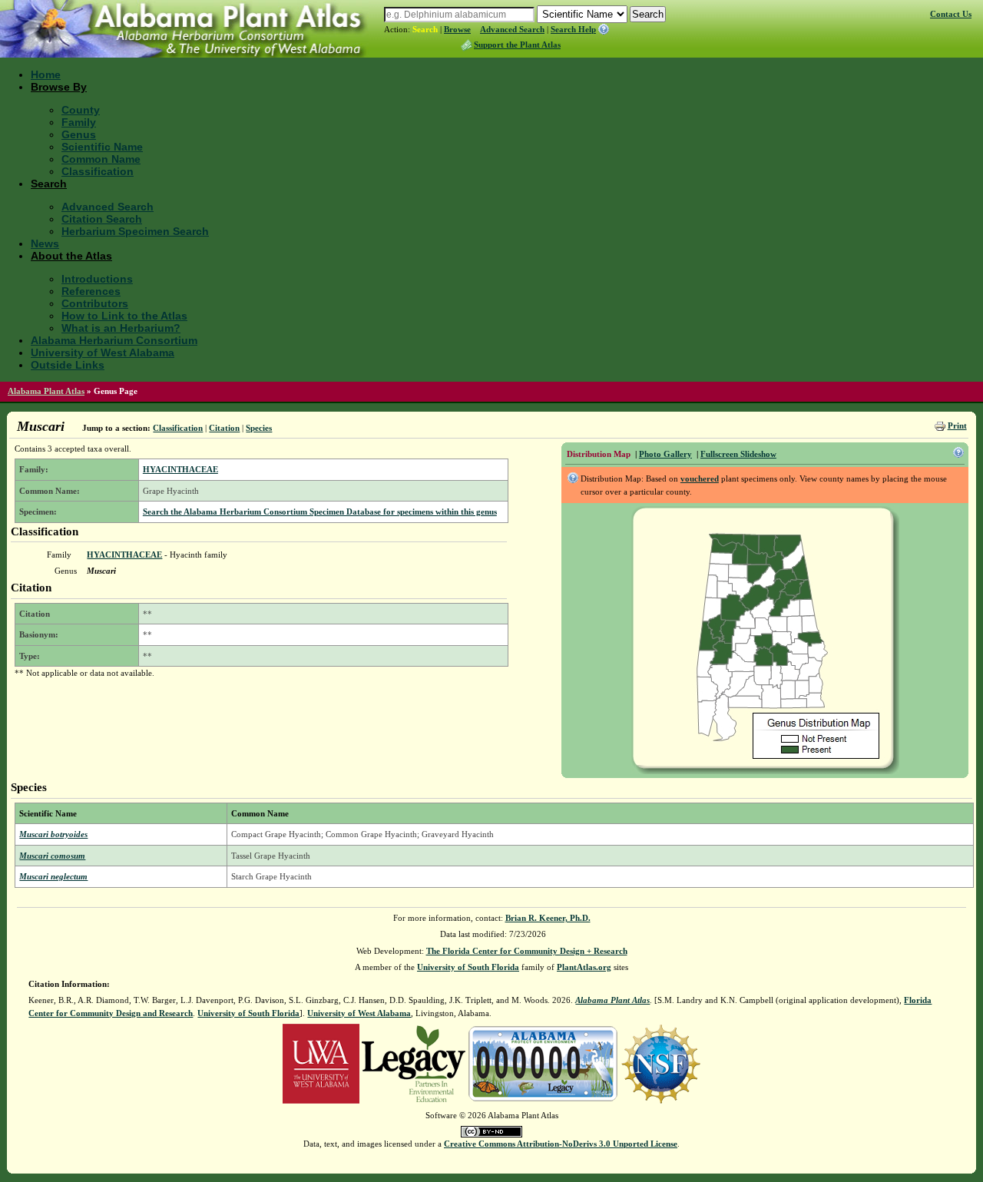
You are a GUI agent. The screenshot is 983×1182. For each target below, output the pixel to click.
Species (259, 427)
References (91, 291)
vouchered (699, 478)
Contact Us (950, 13)
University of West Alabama (102, 352)
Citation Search (101, 219)
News (45, 243)
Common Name (101, 159)
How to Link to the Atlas (124, 316)
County (80, 110)
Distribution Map (599, 454)
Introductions (97, 279)
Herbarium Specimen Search (135, 231)
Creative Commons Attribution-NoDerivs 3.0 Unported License (560, 1143)
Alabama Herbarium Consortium (114, 340)
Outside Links (67, 365)
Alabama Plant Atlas (46, 391)
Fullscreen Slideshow (738, 454)
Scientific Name (102, 147)
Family (78, 122)
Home (46, 74)
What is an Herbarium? (120, 328)
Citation (224, 427)
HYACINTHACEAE (180, 469)
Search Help (573, 29)
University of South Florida (468, 967)
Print (957, 425)
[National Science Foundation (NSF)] (661, 1063)
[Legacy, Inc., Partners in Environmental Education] (413, 1063)
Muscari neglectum (53, 876)
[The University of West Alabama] (321, 1063)
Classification (97, 171)
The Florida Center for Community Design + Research (526, 950)
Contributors (94, 303)
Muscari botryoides (53, 834)
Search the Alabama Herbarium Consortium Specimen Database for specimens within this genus (320, 511)
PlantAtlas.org (584, 967)
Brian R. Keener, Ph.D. (548, 917)
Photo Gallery (665, 454)
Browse (457, 29)
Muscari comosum (52, 855)
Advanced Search (512, 29)
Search (425, 29)
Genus (78, 134)
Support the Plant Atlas (517, 44)
